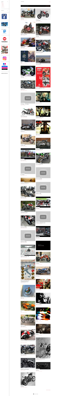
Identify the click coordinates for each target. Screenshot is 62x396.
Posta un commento (40, 21)
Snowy (37, 334)
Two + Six (38, 134)
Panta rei (23, 47)
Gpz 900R (22, 77)
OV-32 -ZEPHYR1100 (39, 164)
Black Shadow (39, 178)
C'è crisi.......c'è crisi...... (25, 104)
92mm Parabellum (39, 117)
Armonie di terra (39, 52)
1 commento (24, 35)
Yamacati (23, 89)
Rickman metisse (39, 149)
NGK (37, 320)
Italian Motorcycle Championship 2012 (25, 281)
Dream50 (37, 208)
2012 (21, 62)
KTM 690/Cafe (23, 197)
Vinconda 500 (23, 354)
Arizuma (37, 275)
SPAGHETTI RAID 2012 (25, 182)
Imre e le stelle (24, 34)
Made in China (24, 241)
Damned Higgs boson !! (40, 358)
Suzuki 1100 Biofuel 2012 (40, 222)
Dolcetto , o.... (39, 102)
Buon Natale (23, 159)
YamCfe (37, 370)
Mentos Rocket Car (25, 256)
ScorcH (37, 263)
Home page (22, 1)
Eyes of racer (38, 304)
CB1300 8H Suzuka (24, 212)
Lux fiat (22, 18)
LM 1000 (37, 36)
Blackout (23, 131)
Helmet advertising (25, 369)
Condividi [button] (37, 21)
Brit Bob (37, 237)
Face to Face (38, 289)
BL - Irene (22, 174)
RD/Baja (22, 386)
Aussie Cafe (23, 145)
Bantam (22, 297)
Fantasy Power (24, 227)
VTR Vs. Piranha (24, 116)
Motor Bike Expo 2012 (40, 88)
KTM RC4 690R (38, 193)
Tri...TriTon (23, 326)
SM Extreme (38, 63)
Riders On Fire (41, 245)
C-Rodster (38, 20)
